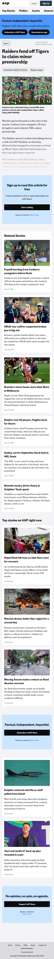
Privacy (17, 945)
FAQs (26, 945)
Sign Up (46, 3)
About (33, 945)
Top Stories (8, 10)
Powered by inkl (27, 952)
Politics (23, 10)
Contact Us (42, 945)
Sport (6, 43)
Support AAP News (27, 904)
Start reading (27, 207)
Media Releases (27, 948)
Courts (36, 10)
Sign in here (34, 215)
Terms (10, 945)
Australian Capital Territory (15, 70)
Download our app (39, 32)
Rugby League (37, 70)
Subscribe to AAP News (15, 32)
